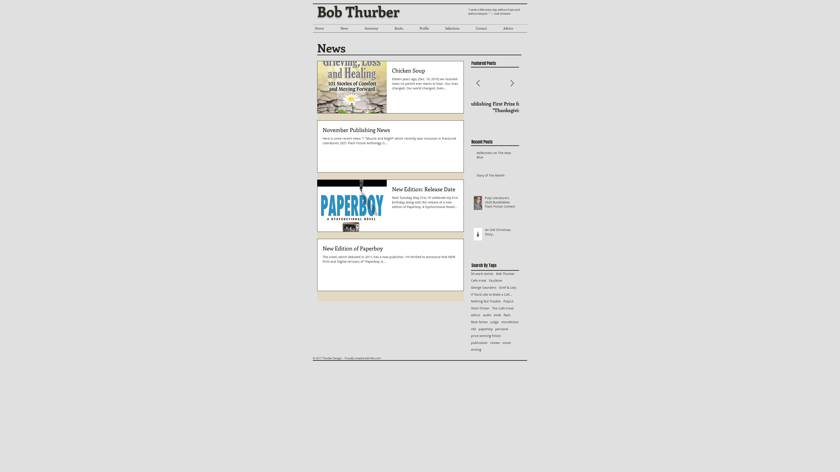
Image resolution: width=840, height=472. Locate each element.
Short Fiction (480, 308)
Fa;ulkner (495, 280)
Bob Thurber (358, 11)
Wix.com (375, 358)
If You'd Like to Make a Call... (491, 294)
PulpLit (508, 301)
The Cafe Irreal (503, 308)
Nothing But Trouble (486, 301)
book (497, 315)
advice (475, 315)
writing (476, 349)
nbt (473, 329)
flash (507, 315)
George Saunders (483, 287)
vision (506, 343)
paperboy (486, 329)
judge (494, 322)
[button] (404, 29)
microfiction (510, 322)
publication (479, 343)
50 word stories (482, 274)
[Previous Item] (478, 83)
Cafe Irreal (478, 280)
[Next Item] (512, 83)
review (495, 343)
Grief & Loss (507, 287)
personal (501, 329)
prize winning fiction (486, 336)
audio (487, 315)
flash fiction (479, 322)
